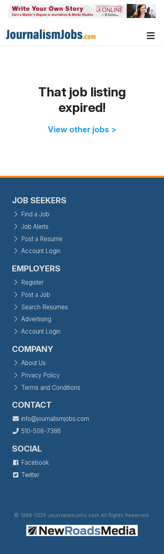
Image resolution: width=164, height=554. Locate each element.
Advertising (35, 319)
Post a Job (35, 295)
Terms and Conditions (50, 387)
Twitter (29, 475)
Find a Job (34, 214)
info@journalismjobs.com (54, 418)
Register (32, 282)
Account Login (40, 251)
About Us (33, 363)
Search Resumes (44, 307)
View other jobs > (82, 129)
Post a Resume (41, 239)
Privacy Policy (40, 375)
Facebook (34, 462)
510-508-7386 (40, 431)
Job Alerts (34, 226)
